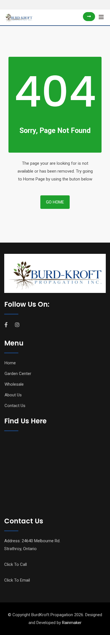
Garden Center (18, 373)
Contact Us (15, 405)
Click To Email (17, 580)
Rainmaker (72, 622)
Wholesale (14, 384)
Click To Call (15, 564)
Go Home (55, 202)
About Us (13, 394)
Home (10, 362)
